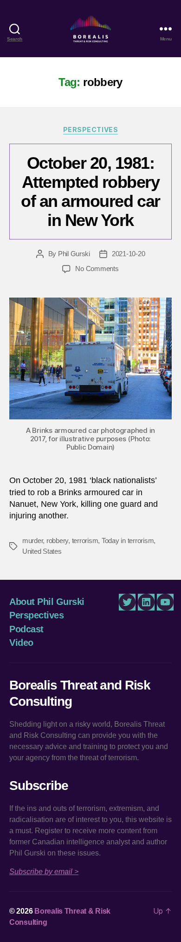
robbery (57, 540)
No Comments (96, 268)
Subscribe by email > (43, 872)
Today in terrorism (128, 540)
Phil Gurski (74, 254)
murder (32, 540)
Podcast (26, 629)
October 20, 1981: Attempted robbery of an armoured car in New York (90, 191)
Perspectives (90, 129)
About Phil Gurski (46, 602)
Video (21, 642)
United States (42, 551)
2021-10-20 (128, 254)
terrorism (85, 540)
